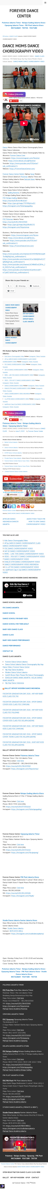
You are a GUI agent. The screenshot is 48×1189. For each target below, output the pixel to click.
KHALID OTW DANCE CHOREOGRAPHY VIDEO (18, 388)
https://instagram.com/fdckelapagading (17, 206)
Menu (45, 3)
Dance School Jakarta (11, 447)
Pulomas (24, 177)
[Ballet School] (9, 508)
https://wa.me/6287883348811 (18, 1126)
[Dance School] (14, 508)
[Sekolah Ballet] (18, 508)
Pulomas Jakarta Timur (11, 22)
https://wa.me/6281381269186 (18, 893)
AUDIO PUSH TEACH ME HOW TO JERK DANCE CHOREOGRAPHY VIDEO (35, 521)
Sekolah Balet (29, 179)
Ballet (21, 174)
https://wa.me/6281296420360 (15, 222)
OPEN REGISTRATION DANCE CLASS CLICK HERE (21, 1172)
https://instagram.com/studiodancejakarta (19, 1128)
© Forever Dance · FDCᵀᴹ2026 (24, 1183)
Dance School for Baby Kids (15, 618)
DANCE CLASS (14, 36)
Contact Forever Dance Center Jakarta (16, 471)
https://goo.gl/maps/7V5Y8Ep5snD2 (21, 203)
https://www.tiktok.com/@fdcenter (22, 161)
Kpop (32, 174)
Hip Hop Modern (17, 1177)
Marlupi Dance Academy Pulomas (15, 1009)
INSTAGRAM (16, 28)
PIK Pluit (39, 1156)
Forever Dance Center (24, 13)
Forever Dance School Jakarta (16, 662)
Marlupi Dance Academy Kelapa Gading (17, 1070)
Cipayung (30, 1156)
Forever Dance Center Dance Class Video (17, 461)
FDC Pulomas (8, 219)
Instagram (32, 356)
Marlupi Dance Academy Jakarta (14, 1102)
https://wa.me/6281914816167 (15, 200)
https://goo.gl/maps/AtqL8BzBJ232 (21, 224)
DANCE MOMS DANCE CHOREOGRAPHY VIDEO (28, 61)
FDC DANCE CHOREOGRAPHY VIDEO (15, 364)
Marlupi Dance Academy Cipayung (15, 1041)
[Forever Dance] (24, 488)
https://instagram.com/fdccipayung (16, 1038)
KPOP (28, 1177)
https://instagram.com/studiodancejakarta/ (27, 933)
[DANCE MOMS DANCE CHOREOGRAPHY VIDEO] (24, 481)
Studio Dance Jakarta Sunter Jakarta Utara (20, 920)
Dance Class (8, 635)
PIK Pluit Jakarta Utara (34, 25)
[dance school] (24, 503)
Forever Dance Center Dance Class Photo (17, 466)
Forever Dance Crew (17, 155)
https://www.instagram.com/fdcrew (24, 235)
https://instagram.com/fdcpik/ (22, 896)
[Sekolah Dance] (32, 508)
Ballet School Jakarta (11, 442)
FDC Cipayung (8, 1019)
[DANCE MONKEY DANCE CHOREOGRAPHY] (13, 332)
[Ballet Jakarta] (23, 508)
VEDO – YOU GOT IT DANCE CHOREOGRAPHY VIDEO (20, 380)
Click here (20, 761)
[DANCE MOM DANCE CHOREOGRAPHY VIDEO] (14, 314)
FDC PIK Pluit (8, 1080)
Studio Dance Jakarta (15, 928)
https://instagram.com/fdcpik (14, 1099)
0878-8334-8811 (16, 931)
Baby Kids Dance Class (13, 629)
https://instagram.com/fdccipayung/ (24, 852)
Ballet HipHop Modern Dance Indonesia (22, 688)
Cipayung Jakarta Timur (14, 25)
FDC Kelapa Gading (10, 198)
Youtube (42, 356)
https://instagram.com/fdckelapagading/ (26, 809)
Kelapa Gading (20, 1156)
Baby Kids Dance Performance (16, 640)
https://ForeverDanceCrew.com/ (21, 246)
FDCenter (5, 36)
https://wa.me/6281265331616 (18, 850)
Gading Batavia (13, 192)
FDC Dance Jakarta (11, 607)
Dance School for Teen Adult (16, 624)
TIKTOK (25, 28)
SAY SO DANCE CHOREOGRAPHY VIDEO (16, 369)
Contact (35, 1177)
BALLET (6, 1177)
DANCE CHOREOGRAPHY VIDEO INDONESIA (17, 393)
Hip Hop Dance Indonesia (14, 683)
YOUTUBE (33, 28)
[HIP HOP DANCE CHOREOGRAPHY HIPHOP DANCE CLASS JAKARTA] (30, 308)
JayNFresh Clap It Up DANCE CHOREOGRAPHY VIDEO (20, 404)
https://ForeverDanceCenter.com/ (22, 169)
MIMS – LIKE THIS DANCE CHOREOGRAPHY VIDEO (19, 375)
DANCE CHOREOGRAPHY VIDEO (14, 385)
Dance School (9, 613)
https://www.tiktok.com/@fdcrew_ (21, 238)
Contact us (8, 651)
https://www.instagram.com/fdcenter (25, 158)
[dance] (24, 495)
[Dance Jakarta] (5, 508)
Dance (5, 147)
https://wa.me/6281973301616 (18, 806)
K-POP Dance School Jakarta (13, 453)
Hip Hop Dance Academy (14, 670)
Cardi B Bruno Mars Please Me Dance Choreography (24, 675)
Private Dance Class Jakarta (13, 458)
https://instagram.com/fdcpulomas (16, 227)
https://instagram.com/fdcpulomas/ (25, 769)
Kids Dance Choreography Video (14, 356)
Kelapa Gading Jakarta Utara (33, 22)
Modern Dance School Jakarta (16, 672)
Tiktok (38, 356)
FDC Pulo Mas (8, 990)
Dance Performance (11, 645)
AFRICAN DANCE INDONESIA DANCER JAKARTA (11, 521)
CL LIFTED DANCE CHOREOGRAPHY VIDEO (17, 399)
